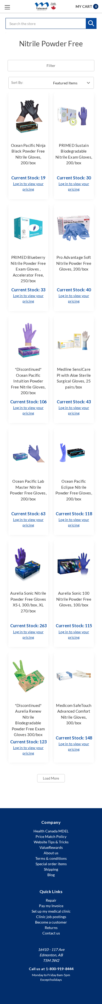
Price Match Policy (51, 836)
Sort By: (17, 82)
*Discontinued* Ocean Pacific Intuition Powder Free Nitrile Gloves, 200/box (28, 381)
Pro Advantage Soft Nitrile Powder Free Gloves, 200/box (73, 263)
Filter (51, 65)
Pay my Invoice (51, 905)
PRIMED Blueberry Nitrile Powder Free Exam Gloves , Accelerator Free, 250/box (28, 269)
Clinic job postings (51, 916)
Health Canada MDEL (51, 831)
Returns (51, 927)
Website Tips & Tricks (51, 842)
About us (51, 853)
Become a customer (51, 922)
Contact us (51, 933)
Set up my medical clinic (51, 911)
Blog (51, 875)
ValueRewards (51, 847)
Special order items (51, 864)
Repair (51, 900)
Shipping (51, 869)
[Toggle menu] (7, 7)
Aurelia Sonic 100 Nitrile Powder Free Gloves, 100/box (73, 599)
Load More (51, 778)
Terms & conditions (51, 858)
